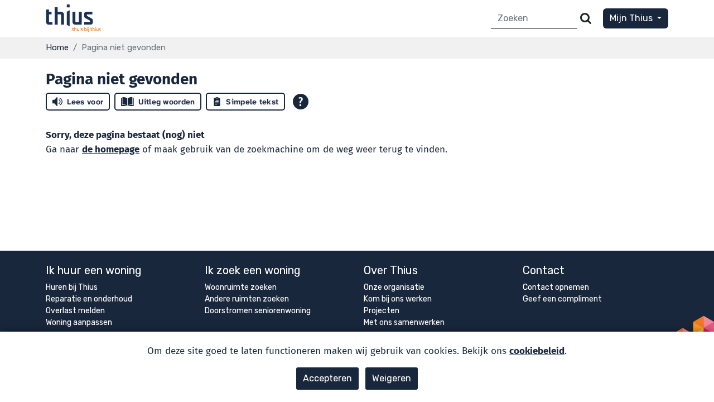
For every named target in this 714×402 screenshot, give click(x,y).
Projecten (381, 310)
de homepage (110, 149)
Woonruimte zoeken (241, 287)
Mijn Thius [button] (632, 18)
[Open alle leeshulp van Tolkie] (300, 101)
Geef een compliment (562, 299)
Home (57, 47)
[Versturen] (585, 18)
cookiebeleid (537, 351)
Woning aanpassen (79, 322)
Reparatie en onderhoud (89, 299)
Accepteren (327, 378)
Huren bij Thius (72, 287)
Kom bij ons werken (398, 299)
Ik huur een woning (94, 270)
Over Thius (391, 270)
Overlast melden (75, 310)
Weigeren (391, 378)
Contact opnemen (556, 287)
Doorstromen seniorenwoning (258, 310)
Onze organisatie (394, 287)
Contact (544, 270)
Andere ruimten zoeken (247, 299)
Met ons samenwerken (404, 322)
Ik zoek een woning (253, 270)
